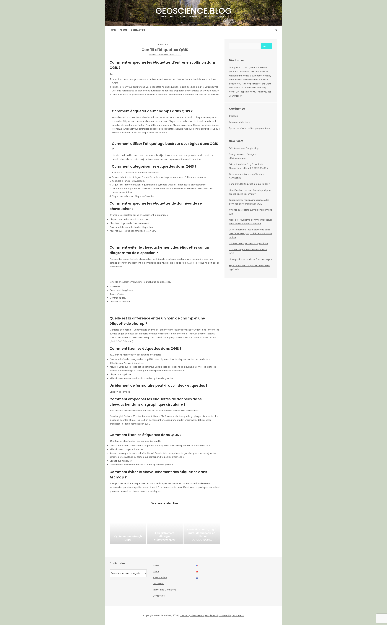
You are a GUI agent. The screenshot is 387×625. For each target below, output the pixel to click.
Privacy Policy (160, 577)
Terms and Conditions (164, 589)
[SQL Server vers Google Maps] (128, 529)
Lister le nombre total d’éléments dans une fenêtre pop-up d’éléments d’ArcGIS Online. (250, 233)
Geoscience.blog (193, 11)
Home (113, 29)
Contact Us (138, 29)
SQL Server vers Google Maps (244, 148)
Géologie (233, 115)
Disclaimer (158, 583)
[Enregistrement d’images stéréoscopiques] (165, 529)
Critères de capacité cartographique (248, 243)
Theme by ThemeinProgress (195, 615)
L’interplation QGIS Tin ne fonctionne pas (250, 259)
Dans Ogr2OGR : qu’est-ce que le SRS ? (249, 183)
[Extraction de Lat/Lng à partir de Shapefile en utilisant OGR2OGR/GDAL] (202, 529)
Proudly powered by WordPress (227, 615)
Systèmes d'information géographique (165, 55)
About (123, 29)
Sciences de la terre (239, 122)
